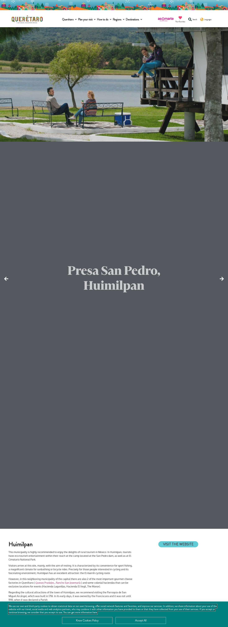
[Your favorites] (180, 17)
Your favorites (180, 21)
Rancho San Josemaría (68, 582)
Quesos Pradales (44, 582)
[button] (69, 19)
